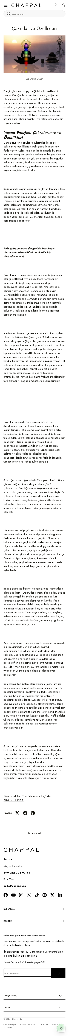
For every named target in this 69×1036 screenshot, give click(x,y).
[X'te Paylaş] (17, 813)
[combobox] (34, 13)
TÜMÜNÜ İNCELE (14, 800)
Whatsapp (8, 1027)
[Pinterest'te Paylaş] (33, 813)
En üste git (34, 833)
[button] (63, 5)
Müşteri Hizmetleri (28, 1024)
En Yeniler (44, 1024)
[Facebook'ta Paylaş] (25, 813)
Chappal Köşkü (10, 1024)
